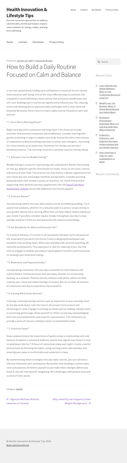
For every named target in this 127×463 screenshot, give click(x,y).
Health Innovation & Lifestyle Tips (27, 12)
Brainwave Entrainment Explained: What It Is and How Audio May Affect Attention (109, 123)
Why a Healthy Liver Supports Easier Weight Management (72, 401)
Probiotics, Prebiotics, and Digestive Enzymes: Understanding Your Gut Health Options (108, 141)
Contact (84, 9)
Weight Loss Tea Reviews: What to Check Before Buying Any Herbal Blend (109, 108)
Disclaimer (96, 9)
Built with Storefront (18, 445)
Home (73, 9)
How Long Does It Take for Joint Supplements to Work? (107, 157)
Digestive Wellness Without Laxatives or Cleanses (23, 401)
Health (19, 389)
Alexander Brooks (44, 60)
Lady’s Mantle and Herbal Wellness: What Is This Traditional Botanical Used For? (109, 91)
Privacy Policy (112, 9)
